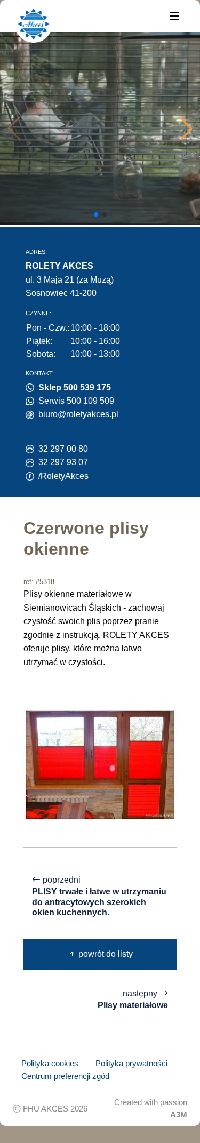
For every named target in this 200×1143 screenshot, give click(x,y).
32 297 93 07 (63, 462)
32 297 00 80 (63, 448)
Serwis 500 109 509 (76, 400)
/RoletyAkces (63, 476)
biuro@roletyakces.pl (78, 414)
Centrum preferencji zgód (65, 1076)
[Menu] (174, 15)
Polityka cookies (49, 1063)
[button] (186, 128)
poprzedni (99, 896)
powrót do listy (104, 953)
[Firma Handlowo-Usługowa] (33, 24)
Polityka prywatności (131, 1063)
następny (133, 999)
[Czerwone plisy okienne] (100, 764)
